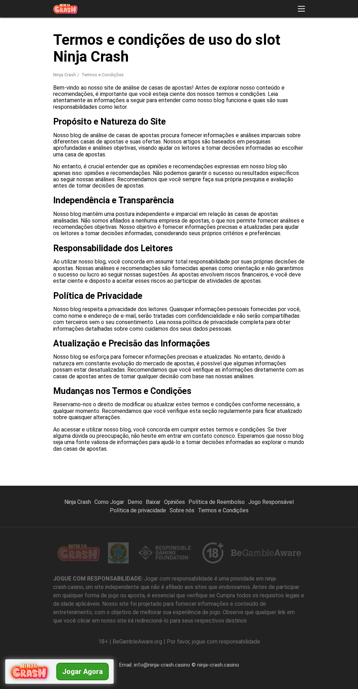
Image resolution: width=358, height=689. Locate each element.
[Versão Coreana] (297, 114)
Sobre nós (182, 510)
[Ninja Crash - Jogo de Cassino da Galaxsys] (65, 8)
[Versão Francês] (242, 114)
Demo (135, 502)
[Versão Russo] (279, 114)
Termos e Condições (223, 510)
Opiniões (174, 502)
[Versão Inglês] (224, 114)
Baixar (153, 502)
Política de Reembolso (216, 502)
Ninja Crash (64, 74)
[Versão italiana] (315, 114)
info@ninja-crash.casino (162, 665)
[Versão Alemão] (261, 114)
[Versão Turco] (188, 114)
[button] (301, 9)
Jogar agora (82, 671)
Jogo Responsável (271, 502)
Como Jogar (109, 502)
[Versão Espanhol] (206, 114)
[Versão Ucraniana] (333, 114)
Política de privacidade (138, 510)
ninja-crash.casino (218, 665)
